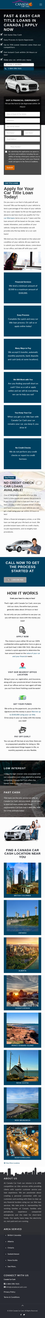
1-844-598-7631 (23, 647)
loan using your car (16, 511)
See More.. (12, 1266)
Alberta (11, 1241)
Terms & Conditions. (31, 161)
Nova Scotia (12, 1260)
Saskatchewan (13, 1254)
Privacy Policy (9, 1292)
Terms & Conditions (12, 1297)
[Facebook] (21, 1315)
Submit (10, 168)
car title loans (9, 218)
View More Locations (13, 1163)
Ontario (11, 1248)
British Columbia (14, 1235)
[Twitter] (24, 1315)
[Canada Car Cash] (22, 4)
